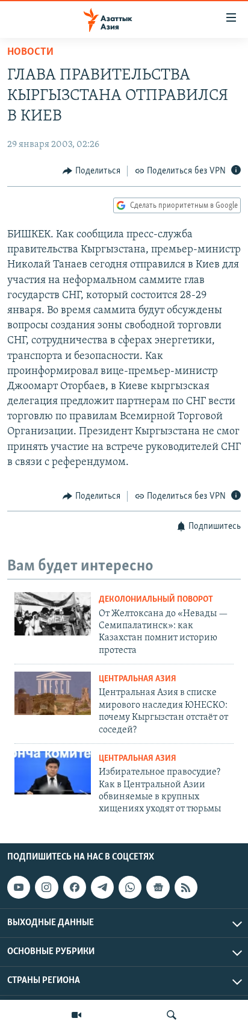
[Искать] (171, 1015)
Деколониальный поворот (156, 599)
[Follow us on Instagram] (46, 887)
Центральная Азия (137, 679)
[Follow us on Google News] (157, 887)
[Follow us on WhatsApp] (130, 887)
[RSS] (186, 887)
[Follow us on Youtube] (18, 887)
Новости (30, 52)
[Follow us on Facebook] (74, 887)
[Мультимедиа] (76, 1015)
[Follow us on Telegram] (102, 887)
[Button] (91, 171)
